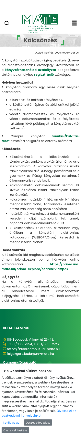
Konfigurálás (11, 422)
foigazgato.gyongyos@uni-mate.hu (34, 353)
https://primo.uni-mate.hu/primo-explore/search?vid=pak (40, 266)
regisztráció (43, 74)
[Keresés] (6, 23)
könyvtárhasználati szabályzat (31, 70)
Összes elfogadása (38, 422)
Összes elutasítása (15, 430)
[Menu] (74, 23)
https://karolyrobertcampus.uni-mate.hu (39, 349)
